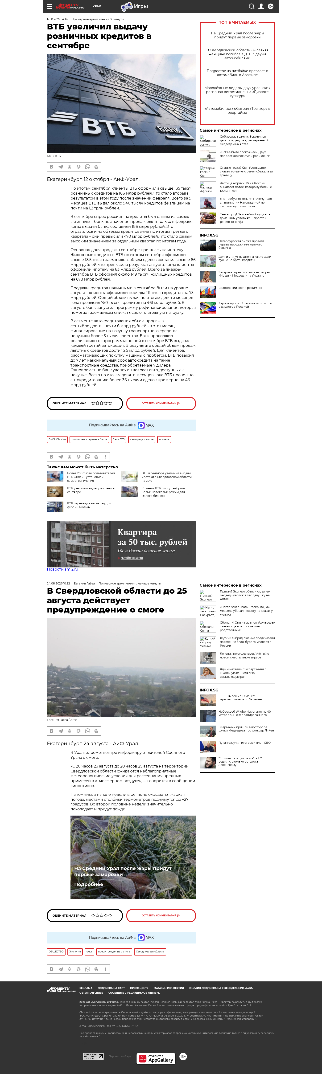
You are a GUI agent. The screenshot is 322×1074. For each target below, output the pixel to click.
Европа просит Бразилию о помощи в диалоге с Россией (245, 305)
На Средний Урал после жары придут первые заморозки (237, 35)
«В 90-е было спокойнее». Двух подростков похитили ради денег (245, 154)
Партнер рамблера (120, 1056)
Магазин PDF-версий (169, 988)
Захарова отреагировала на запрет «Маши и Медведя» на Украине (244, 274)
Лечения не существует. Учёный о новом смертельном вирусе (244, 655)
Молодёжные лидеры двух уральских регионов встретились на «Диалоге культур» (237, 92)
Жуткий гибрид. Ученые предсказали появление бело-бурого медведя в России (247, 641)
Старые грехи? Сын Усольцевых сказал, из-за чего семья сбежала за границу (246, 171)
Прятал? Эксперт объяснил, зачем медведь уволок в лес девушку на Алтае (245, 595)
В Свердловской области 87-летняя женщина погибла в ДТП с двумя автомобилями (237, 54)
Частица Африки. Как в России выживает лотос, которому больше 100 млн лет (246, 186)
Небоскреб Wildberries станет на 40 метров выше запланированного (245, 713)
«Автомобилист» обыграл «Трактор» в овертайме (237, 111)
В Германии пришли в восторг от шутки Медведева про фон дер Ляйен (246, 729)
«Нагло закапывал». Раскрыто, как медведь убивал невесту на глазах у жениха (246, 610)
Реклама (85, 988)
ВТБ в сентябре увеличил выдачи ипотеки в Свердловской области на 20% (167, 476)
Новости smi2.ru (62, 569)
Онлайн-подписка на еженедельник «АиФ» (221, 988)
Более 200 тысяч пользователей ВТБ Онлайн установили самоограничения (91, 476)
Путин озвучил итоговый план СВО (245, 742)
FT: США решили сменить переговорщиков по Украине (240, 697)
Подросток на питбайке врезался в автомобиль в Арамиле (237, 73)
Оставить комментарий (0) (161, 403)
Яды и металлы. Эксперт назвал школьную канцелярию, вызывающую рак (243, 672)
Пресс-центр (139, 988)
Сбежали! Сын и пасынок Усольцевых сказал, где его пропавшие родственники (247, 626)
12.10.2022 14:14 (57, 19)
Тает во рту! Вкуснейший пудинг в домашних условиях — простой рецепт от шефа (245, 218)
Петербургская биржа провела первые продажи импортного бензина (241, 244)
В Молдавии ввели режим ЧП (240, 288)
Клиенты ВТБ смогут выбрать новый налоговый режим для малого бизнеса (163, 492)
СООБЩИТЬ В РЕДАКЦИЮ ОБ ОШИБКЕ (134, 992)
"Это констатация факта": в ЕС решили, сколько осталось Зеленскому (240, 762)
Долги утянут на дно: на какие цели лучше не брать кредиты (245, 258)
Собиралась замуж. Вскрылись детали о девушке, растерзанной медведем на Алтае (244, 140)
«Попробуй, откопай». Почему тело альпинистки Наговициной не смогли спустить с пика (246, 202)
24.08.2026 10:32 (58, 583)
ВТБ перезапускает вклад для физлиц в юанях (89, 505)
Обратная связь (91, 992)
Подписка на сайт (111, 988)
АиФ (73, 720)
